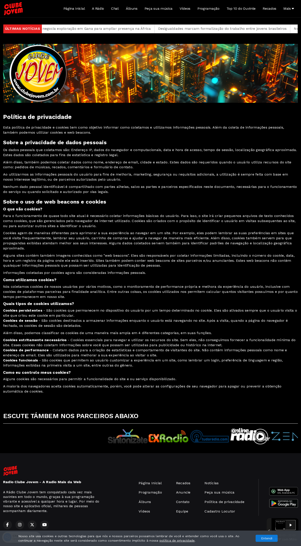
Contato (183, 502)
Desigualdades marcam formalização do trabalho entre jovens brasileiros (195, 28)
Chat (115, 8)
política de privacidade (177, 540)
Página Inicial (74, 8)
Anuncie (183, 492)
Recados (269, 8)
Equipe (182, 511)
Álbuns (131, 8)
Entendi (266, 538)
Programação (208, 8)
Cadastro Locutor (219, 511)
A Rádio (98, 8)
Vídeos (185, 8)
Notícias (211, 483)
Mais (287, 8)
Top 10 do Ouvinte (241, 8)
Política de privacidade (224, 502)
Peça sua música (159, 8)
